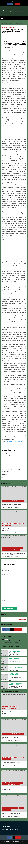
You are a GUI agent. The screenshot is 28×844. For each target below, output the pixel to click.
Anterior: (12, 469)
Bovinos (4, 500)
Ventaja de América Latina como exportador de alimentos (15, 654)
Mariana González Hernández (8, 35)
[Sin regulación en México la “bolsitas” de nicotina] (4, 686)
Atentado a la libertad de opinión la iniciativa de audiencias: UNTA (15, 679)
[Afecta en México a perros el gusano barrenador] (14, 518)
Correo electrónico (17, 594)
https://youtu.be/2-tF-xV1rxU (14, 441)
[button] (2, 17)
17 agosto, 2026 (17, 816)
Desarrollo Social (11, 500)
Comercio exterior (18, 649)
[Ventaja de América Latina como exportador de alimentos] (4, 653)
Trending (8, 525)
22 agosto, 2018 (18, 35)
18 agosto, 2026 (17, 556)
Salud (12, 27)
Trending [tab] (18, 646)
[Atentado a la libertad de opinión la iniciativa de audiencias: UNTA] (14, 543)
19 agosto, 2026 (17, 532)
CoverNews (14, 841)
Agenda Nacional (6, 27)
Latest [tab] (4, 646)
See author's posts (14, 456)
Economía (18, 651)
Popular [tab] (10, 646)
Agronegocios (12, 649)
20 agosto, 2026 (17, 507)
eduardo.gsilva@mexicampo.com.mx (10, 829)
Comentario (5, 574)
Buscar (3, 614)
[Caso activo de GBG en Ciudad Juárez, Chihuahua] (14, 494)
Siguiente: (13, 476)
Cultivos (4, 549)
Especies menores (19, 523)
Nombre (4, 593)
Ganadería (18, 500)
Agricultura (13, 548)
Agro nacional (19, 548)
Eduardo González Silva (7, 507)
